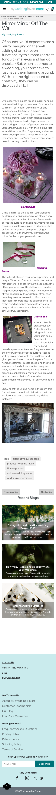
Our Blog (7, 711)
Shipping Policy (11, 744)
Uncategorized (15, 468)
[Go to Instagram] (27, 778)
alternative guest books (26, 458)
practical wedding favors (20, 463)
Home (3, 16)
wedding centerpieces (19, 477)
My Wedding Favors (32, 791)
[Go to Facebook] (17, 778)
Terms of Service (12, 749)
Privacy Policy (10, 734)
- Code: (28, 2)
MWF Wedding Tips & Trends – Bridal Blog (25, 16)
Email (4, 673)
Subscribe (44, 763)
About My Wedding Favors (18, 700)
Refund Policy (10, 739)
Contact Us (8, 662)
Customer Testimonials (16, 706)
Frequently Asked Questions (19, 729)
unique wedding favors (19, 473)
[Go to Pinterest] (41, 778)
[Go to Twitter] (35, 778)
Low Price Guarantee (15, 716)
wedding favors (19, 290)
